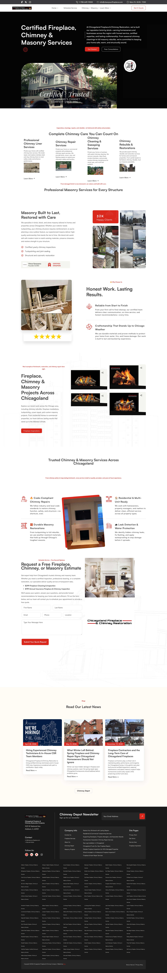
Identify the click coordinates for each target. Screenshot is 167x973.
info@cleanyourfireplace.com (111, 2)
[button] (55, 7)
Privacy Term (133, 835)
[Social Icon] (22, 2)
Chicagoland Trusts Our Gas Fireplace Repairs (96, 846)
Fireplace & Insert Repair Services (93, 855)
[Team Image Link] (89, 379)
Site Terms (132, 838)
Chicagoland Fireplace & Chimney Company (45, 964)
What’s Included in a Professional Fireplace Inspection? (99, 852)
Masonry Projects (70, 849)
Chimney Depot (69, 845)
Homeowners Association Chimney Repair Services (98, 840)
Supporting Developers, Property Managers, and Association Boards (103, 837)
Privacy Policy (139, 964)
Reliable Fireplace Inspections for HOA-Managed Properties (100, 849)
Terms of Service (130, 964)
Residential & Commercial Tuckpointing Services (97, 833)
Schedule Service (70, 8)
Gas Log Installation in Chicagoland (93, 843)
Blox (64, 964)
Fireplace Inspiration (135, 845)
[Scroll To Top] (162, 968)
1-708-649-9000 (86, 2)
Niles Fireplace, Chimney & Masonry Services (72, 918)
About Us (67, 842)
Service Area (133, 842)
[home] (22, 8)
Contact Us (68, 835)
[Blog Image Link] (42, 733)
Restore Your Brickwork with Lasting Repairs (96, 830)
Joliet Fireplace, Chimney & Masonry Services (136, 896)
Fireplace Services (70, 838)
